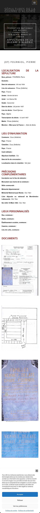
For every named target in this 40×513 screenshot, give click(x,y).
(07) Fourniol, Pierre (20, 62)
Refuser (20, 500)
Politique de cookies (11, 510)
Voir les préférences (20, 506)
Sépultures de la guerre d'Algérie (20, 41)
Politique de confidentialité (26, 510)
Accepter (20, 494)
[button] (37, 471)
